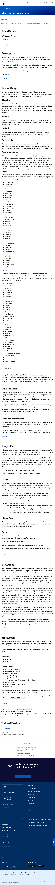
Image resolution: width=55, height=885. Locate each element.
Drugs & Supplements (8, 8)
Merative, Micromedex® (25, 709)
